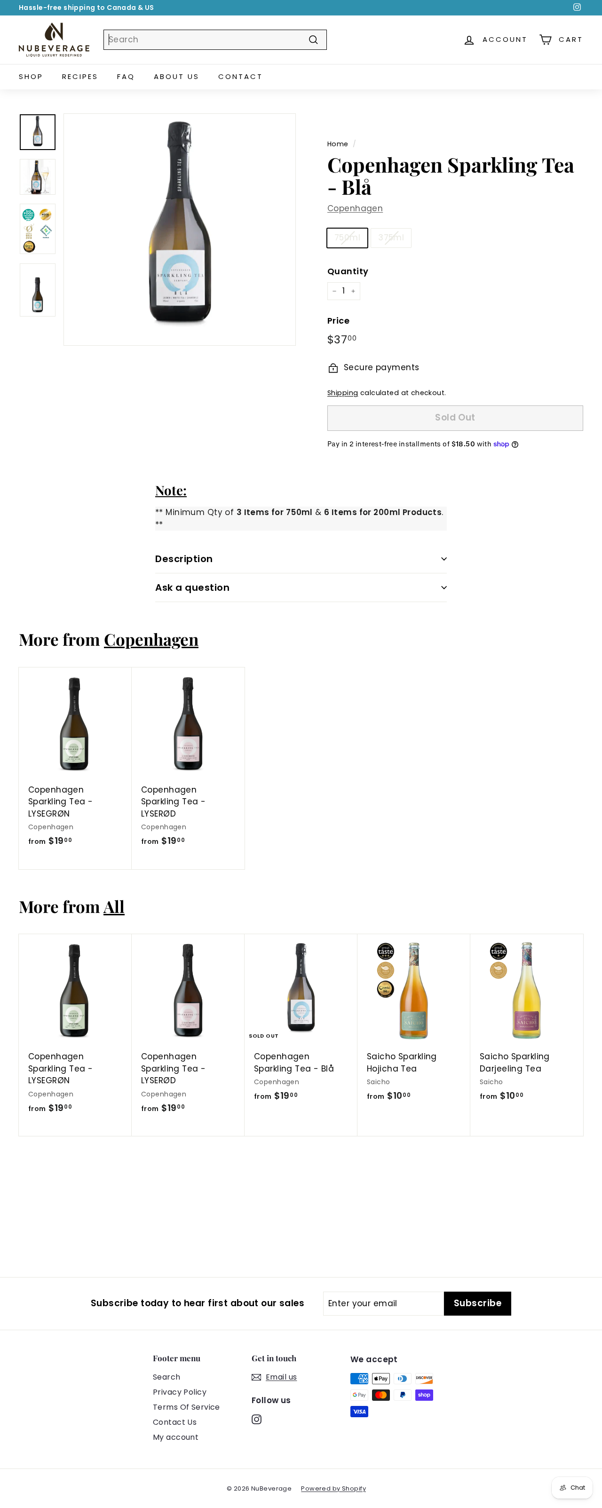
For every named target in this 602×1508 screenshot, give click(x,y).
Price (338, 320)
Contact (240, 76)
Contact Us (175, 1422)
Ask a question (192, 587)
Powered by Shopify (333, 1488)
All (114, 906)
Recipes (80, 76)
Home (338, 144)
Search (167, 1377)
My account (175, 1437)
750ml (347, 237)
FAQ (126, 76)
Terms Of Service (186, 1407)
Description (184, 558)
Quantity (347, 271)
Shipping (342, 392)
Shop (31, 76)
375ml (391, 237)
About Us (176, 76)
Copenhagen (355, 208)
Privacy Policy (179, 1392)
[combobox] (215, 40)
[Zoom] (179, 229)
